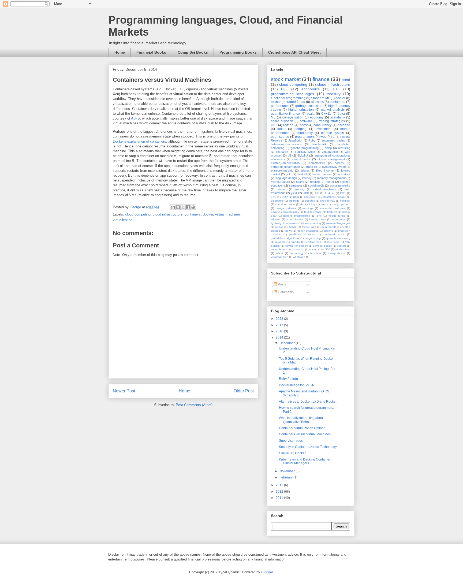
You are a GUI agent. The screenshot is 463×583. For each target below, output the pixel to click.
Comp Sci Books (193, 52)
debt (323, 204)
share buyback (282, 121)
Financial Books (151, 52)
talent (279, 253)
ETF (336, 89)
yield (294, 193)
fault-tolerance (313, 211)
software (306, 121)
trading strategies (332, 121)
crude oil (310, 166)
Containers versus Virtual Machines (305, 434)
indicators (344, 174)
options (328, 230)
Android (329, 193)
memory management (331, 178)
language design (286, 178)
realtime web (313, 241)
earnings (308, 208)
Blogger (267, 572)
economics (310, 89)
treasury (334, 94)
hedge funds (336, 215)
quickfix (295, 241)
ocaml (300, 181)
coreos (339, 163)
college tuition (292, 117)
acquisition (310, 196)
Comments (285, 292)
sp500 (326, 249)
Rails (296, 196)
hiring (328, 148)
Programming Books (238, 52)
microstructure (280, 181)
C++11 (326, 114)
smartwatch (297, 249)
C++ (284, 89)
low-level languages (338, 223)
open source (280, 137)
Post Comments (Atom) (194, 405)
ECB (343, 193)
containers (193, 214)
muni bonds (329, 226)
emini (274, 211)
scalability (337, 117)
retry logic (333, 241)
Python (288, 125)
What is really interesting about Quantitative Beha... (301, 420)
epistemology (291, 211)
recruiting (344, 148)
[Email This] (173, 207)
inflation (276, 219)
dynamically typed (333, 166)
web (323, 137)
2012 (280, 491)
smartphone (278, 249)
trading (299, 189)
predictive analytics (302, 234)
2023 (280, 319)
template (315, 253)
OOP (285, 196)
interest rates (317, 219)
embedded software (332, 208)
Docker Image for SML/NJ (297, 385)
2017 (280, 325)
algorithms (277, 200)
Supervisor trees (291, 441)
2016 (280, 331)
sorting (313, 249)
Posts (281, 284)
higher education (301, 110)
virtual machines (228, 214)
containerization (285, 204)
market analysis (333, 110)
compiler (345, 200)
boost (304, 125)
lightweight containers (284, 223)
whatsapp (299, 256)
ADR (306, 193)
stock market (286, 79)
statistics (317, 102)
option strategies (307, 230)
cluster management (331, 159)
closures (310, 200)
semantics (296, 185)
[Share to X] (183, 207)
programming (313, 238)
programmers (305, 137)
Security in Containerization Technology (308, 447)
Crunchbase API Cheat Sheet (294, 52)
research (282, 151)
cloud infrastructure (167, 214)
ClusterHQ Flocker (292, 453)
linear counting (312, 223)
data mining (307, 204)
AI (289, 155)
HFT (274, 125)
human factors (321, 174)
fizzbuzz (332, 211)
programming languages (292, 94)
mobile (293, 226)
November (287, 471)
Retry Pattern (288, 379)
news (288, 230)
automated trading (333, 140)
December (287, 343)
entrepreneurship (282, 170)
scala (311, 114)
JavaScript (295, 140)
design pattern (341, 204)
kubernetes (339, 219)
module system (332, 133)
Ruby (311, 140)
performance (280, 106)
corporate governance (285, 166)
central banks (301, 159)
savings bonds (322, 245)
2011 (280, 498)
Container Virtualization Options (302, 428)
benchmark (319, 144)
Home (119, 52)
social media (316, 185)
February (286, 477)
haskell (302, 174)
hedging (300, 129)
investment (323, 129)
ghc (319, 215)
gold (288, 174)
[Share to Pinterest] (193, 207)
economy (316, 117)
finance (321, 79)
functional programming (288, 98)
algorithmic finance (334, 196)
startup (281, 189)
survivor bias (342, 249)
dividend (344, 125)
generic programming (296, 215)
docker (208, 214)
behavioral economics (286, 144)
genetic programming (305, 148)
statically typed (305, 151)
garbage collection (308, 106)
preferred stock (334, 234)
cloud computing (138, 214)
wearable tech (279, 256)
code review (327, 200)
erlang (305, 170)
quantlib (280, 241)
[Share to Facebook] (188, 207)
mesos (279, 226)
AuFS (135, 118)
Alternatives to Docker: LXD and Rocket (307, 401)
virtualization (122, 220)
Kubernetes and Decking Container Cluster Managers (304, 461)
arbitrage (294, 200)
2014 (280, 337)
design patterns (286, 208)
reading (315, 181)
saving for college (296, 245)
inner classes (294, 219)
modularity (305, 133)
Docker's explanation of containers (139, 141)
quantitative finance (285, 114)
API (317, 193)
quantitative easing (338, 238)
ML (273, 117)
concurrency (322, 125)
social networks (340, 185)
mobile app (309, 226)
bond (346, 79)
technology (297, 253)
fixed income (325, 170)
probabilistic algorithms (285, 238)
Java (341, 114)
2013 (280, 485)
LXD (273, 196)
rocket (330, 181)
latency (307, 178)
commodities (317, 163)
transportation (336, 253)
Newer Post (124, 391)
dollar (281, 129)
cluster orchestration (285, 163)
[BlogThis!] (178, 207)
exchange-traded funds (288, 102)
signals (341, 245)
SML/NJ (302, 155)
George (136, 207)
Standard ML (320, 98)
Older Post (244, 391)
